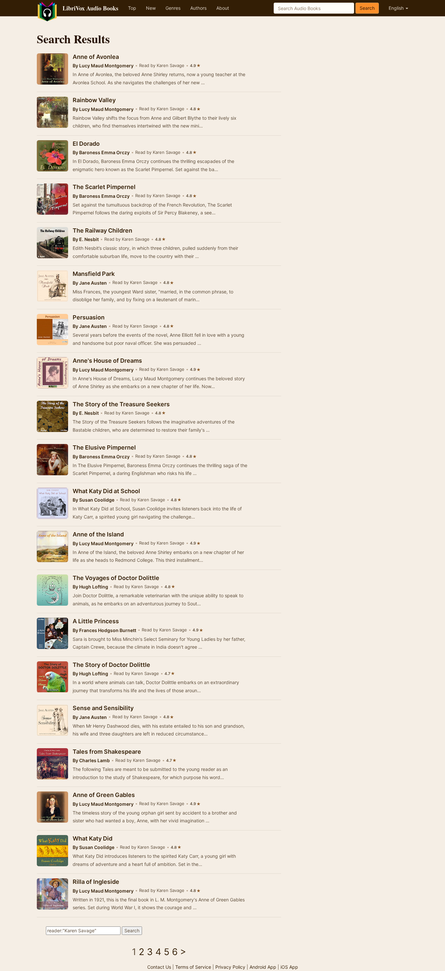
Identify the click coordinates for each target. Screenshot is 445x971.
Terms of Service (193, 967)
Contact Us (159, 967)
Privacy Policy (230, 967)
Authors (198, 8)
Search (367, 8)
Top (132, 8)
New (151, 8)
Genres (172, 8)
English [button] (397, 8)
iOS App (289, 967)
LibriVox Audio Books (90, 8)
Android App (263, 967)
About (222, 8)
